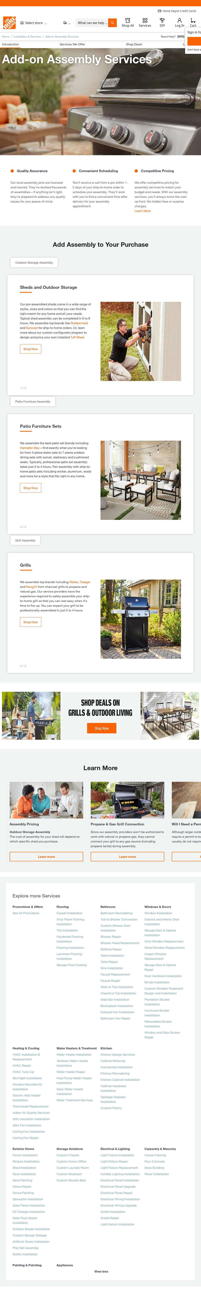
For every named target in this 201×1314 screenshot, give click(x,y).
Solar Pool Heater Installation (25, 1220)
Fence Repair (22, 1186)
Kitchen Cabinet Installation (120, 1079)
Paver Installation (156, 1174)
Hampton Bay (29, 448)
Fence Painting (23, 1193)
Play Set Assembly (26, 1248)
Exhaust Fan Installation (117, 1012)
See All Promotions (26, 913)
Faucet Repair (110, 980)
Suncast (32, 327)
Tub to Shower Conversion (118, 919)
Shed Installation (24, 1167)
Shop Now (30, 349)
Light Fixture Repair (114, 1161)
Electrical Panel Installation (119, 1180)
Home (5, 36)
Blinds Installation (157, 982)
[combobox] (92, 23)
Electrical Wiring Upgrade (118, 1205)
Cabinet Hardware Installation (113, 1088)
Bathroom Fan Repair (115, 1018)
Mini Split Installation (27, 1078)
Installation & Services (27, 36)
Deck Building (154, 1167)
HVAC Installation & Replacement (26, 1056)
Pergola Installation (26, 1161)
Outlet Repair (109, 1218)
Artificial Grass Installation (31, 1241)
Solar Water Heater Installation (70, 1091)
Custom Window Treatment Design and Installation (163, 990)
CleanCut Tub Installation (118, 993)
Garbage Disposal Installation (113, 1099)
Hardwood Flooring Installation (70, 939)
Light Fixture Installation (117, 1155)
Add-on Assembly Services (62, 36)
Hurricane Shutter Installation (156, 1012)
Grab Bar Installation (114, 999)
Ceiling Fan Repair (26, 1138)
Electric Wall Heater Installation (27, 1097)
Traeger (85, 582)
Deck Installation (24, 1174)
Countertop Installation (116, 1067)
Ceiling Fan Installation (29, 1131)
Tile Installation (67, 930)
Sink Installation (111, 968)
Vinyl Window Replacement (163, 941)
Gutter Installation (25, 1254)
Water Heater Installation (74, 1054)
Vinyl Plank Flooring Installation (70, 921)
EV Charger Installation (29, 1211)
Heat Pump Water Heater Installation (74, 1080)
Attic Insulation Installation (31, 1119)
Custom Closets (68, 1155)
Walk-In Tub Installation (116, 987)
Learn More (143, 211)
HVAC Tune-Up (23, 1072)
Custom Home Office (72, 1161)
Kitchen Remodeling (114, 1073)
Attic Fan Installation (27, 1125)
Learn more (46, 856)
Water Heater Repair (71, 1072)
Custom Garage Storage (30, 1235)
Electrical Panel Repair (116, 1193)
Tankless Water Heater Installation (72, 1063)
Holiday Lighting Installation (120, 1174)
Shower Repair (110, 936)
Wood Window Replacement (164, 947)
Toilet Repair (109, 961)
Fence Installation (25, 1155)
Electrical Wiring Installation (120, 1199)
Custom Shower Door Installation (115, 928)
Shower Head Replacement (119, 943)
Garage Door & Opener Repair (160, 967)
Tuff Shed (77, 337)
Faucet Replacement (115, 974)
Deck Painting (22, 1180)
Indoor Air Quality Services (31, 1112)
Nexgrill (31, 586)
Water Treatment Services (75, 1100)
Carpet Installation (69, 913)
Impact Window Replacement (155, 956)
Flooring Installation (70, 947)
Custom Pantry (111, 1108)
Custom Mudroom (69, 1174)
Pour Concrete (154, 1161)
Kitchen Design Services (117, 1054)
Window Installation (158, 913)
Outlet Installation (112, 1211)
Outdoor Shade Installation (31, 1229)
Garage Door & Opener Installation (160, 932)
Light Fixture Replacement (119, 1167)
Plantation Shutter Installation (157, 1001)
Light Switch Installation (117, 1224)
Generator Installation (28, 1199)
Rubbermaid (79, 323)
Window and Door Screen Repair (162, 1034)
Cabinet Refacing (112, 1061)
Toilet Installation (112, 955)
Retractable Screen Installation (158, 1023)
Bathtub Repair (111, 949)
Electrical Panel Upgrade (118, 1186)
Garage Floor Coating (72, 965)
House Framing (155, 1155)
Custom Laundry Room (73, 1167)
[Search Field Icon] (112, 22)
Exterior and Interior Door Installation (161, 921)
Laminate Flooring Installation (69, 956)
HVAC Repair (22, 1065)
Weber (73, 582)
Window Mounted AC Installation (27, 1086)
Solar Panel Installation (29, 1205)
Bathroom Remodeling (116, 913)
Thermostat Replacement (30, 1106)
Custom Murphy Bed (71, 1180)
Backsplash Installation (116, 1006)
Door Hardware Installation (163, 976)
